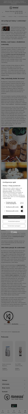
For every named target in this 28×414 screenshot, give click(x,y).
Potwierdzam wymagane (14, 226)
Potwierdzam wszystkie (14, 217)
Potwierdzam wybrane (14, 221)
